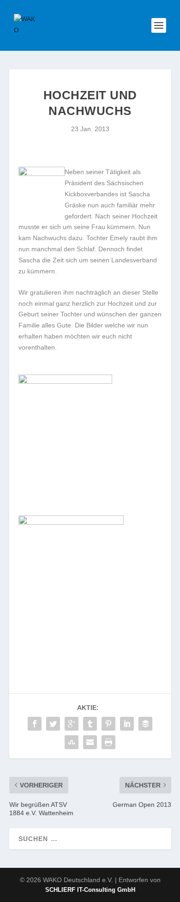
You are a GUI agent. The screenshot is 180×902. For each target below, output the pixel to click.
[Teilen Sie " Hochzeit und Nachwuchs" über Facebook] (34, 723)
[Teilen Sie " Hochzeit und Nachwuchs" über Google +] (71, 723)
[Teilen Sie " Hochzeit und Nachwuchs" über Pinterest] (108, 723)
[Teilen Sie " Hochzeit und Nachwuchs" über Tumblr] (90, 723)
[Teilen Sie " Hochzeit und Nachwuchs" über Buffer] (145, 723)
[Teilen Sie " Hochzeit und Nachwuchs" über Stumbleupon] (71, 742)
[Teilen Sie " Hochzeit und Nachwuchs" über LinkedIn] (127, 723)
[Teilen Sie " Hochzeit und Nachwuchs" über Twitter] (53, 723)
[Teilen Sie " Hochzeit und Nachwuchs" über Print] (108, 742)
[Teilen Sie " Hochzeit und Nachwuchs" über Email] (90, 742)
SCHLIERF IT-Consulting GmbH (90, 889)
